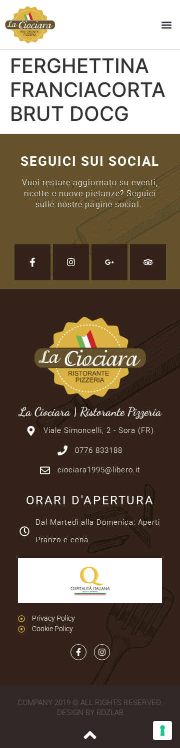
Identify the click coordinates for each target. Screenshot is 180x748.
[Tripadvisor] (148, 262)
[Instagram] (71, 262)
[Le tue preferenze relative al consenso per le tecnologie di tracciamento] (162, 730)
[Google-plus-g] (110, 262)
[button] (166, 24)
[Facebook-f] (32, 262)
